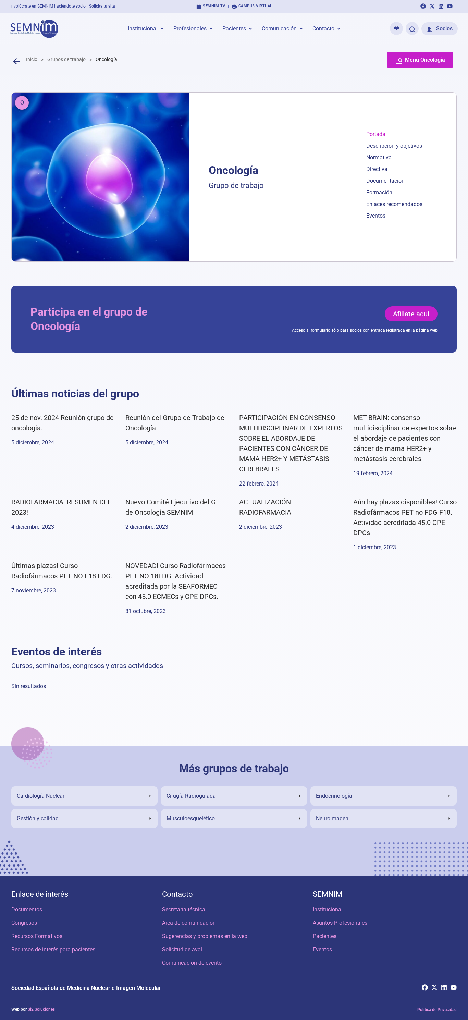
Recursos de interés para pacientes (53, 949)
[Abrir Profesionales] (211, 28)
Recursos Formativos (36, 936)
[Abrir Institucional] (162, 28)
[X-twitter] (432, 6)
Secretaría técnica (183, 909)
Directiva (376, 169)
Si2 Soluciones (41, 1009)
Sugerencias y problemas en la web (204, 936)
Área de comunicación (189, 923)
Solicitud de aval (182, 949)
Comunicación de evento (192, 963)
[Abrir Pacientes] (250, 28)
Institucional (328, 909)
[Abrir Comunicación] (301, 28)
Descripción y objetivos (394, 146)
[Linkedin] (441, 6)
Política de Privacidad (437, 1009)
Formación (379, 192)
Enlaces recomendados (394, 204)
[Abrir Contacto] (338, 28)
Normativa (379, 157)
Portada (375, 134)
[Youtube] (450, 6)
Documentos (26, 909)
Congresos (24, 923)
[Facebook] (423, 6)
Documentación (385, 180)
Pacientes (324, 936)
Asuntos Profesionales (340, 923)
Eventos (375, 215)
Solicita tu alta (102, 6)
